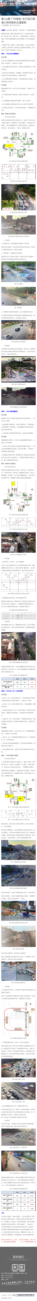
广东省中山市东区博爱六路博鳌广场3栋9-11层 (14, 1273)
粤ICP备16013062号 (6, 1298)
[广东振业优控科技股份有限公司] (8, 3)
